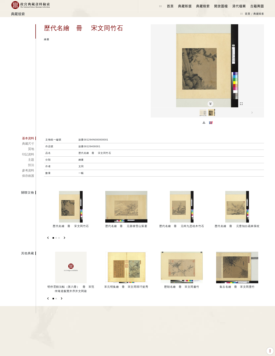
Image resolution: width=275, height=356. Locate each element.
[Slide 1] (53, 238)
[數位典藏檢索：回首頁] (30, 5)
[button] (204, 122)
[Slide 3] (59, 238)
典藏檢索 (258, 13)
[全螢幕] (241, 104)
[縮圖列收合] (210, 104)
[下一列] (262, 112)
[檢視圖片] (203, 112)
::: (160, 6)
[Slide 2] (56, 238)
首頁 (247, 13)
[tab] (23, 138)
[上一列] (153, 112)
